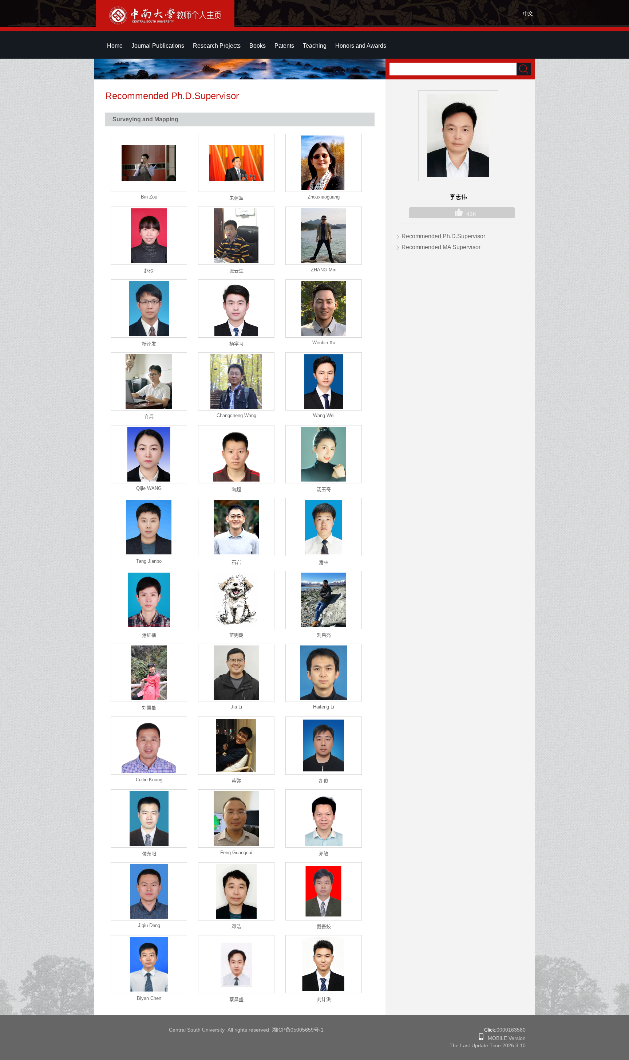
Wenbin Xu (323, 342)
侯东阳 (149, 853)
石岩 (236, 562)
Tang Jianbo (149, 561)
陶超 (236, 489)
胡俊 (323, 781)
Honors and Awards (360, 46)
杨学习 (236, 343)
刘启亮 (324, 635)
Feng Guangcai (236, 852)
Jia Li (236, 707)
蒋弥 (236, 781)
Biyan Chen (149, 998)
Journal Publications (157, 46)
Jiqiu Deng (149, 925)
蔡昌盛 (236, 999)
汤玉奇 (324, 489)
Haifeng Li (323, 707)
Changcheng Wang (236, 415)
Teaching (315, 46)
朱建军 (236, 198)
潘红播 (149, 635)
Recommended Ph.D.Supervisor (443, 236)
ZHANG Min (323, 269)
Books (257, 46)
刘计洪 (324, 999)
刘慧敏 (149, 708)
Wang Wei (324, 415)
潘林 (323, 562)
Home (115, 46)
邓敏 (323, 853)
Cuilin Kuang (149, 779)
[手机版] (481, 1038)
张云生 (236, 271)
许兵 (149, 416)
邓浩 (236, 926)
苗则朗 (236, 635)
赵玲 (149, 271)
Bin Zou (149, 197)
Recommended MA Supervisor (440, 247)
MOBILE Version (504, 1038)
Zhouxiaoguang (324, 197)
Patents (284, 46)
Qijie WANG (149, 488)
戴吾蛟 (324, 926)
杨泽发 (149, 343)
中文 (528, 13)
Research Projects (217, 46)
